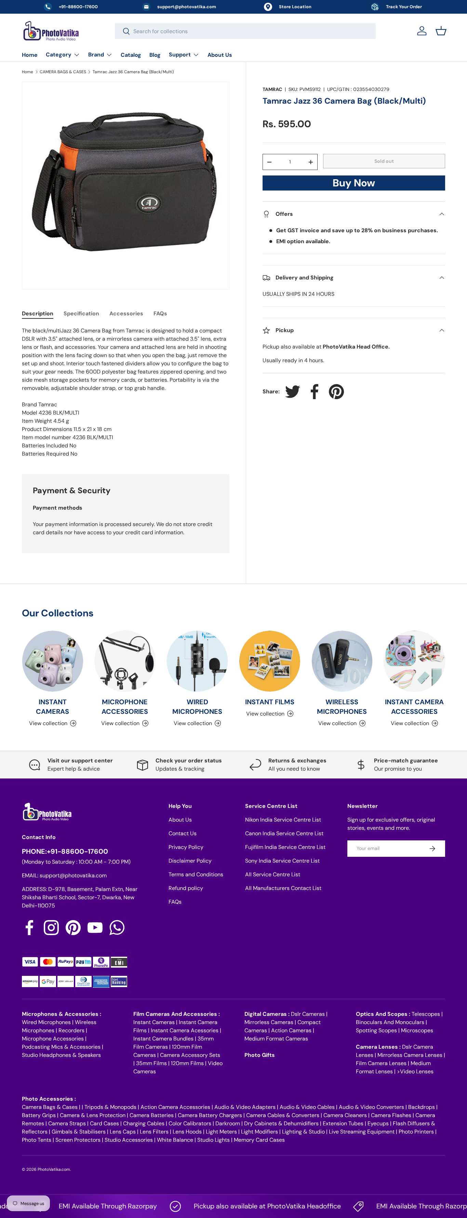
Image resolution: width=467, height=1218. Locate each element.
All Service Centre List (272, 874)
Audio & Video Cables (307, 1107)
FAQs (175, 901)
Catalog (131, 54)
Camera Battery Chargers (210, 1115)
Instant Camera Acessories (184, 1030)
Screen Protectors (78, 1139)
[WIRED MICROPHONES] (197, 661)
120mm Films (187, 1063)
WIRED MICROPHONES (197, 706)
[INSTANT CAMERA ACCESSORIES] (414, 661)
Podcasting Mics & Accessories (61, 1046)
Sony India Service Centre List (282, 860)
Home (30, 54)
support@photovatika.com (73, 875)
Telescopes (426, 1014)
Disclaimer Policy (190, 860)
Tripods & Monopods (110, 1107)
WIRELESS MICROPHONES (342, 706)
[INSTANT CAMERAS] (52, 661)
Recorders (71, 1030)
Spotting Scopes (376, 1030)
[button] (441, 30)
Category (58, 54)
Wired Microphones (46, 1022)
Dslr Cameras (308, 1014)
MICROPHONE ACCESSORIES (125, 706)
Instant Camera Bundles (163, 1038)
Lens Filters (154, 1131)
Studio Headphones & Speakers (61, 1055)
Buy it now (354, 185)
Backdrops (421, 1107)
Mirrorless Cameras (268, 1022)
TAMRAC (272, 89)
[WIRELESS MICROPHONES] (342, 661)
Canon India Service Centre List (284, 833)
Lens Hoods (187, 1131)
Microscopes (417, 1030)
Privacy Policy (186, 847)
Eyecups (378, 1123)
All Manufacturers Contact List (283, 888)
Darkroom (227, 1123)
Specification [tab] (81, 313)
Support (180, 54)
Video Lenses (416, 1071)
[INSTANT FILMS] (269, 661)
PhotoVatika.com (54, 1169)
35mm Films (151, 1063)
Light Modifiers (259, 1131)
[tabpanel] (125, 392)
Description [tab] (37, 313)
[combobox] (245, 31)
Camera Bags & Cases (50, 1107)
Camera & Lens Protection (92, 1115)
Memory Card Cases (259, 1139)
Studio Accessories (129, 1139)
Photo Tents (36, 1139)
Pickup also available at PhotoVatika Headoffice (251, 1206)
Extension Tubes (343, 1123)
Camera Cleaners (345, 1115)
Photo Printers (416, 1131)
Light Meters (221, 1131)
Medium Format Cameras (276, 1038)
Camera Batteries (152, 1115)
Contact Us (183, 833)
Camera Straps (67, 1123)
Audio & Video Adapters (245, 1107)
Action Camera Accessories (175, 1107)
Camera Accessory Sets (190, 1055)
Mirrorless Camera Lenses (409, 1055)
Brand (96, 54)
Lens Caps (123, 1131)
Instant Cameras (154, 1022)
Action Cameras (291, 1030)
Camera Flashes (391, 1115)
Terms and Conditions (196, 874)
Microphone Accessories (53, 1038)
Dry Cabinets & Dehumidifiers (281, 1123)
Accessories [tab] (126, 313)
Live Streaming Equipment (362, 1131)
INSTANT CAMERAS (52, 706)
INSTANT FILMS (269, 701)
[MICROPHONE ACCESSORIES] (125, 661)
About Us (220, 54)
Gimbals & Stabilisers (79, 1131)
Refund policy (186, 888)
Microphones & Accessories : (61, 1014)
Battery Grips (39, 1115)
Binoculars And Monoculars (390, 1022)
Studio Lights (213, 1139)
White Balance (175, 1139)
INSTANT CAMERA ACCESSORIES (414, 706)
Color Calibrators (190, 1123)
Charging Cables (143, 1123)
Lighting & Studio (303, 1131)
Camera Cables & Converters (282, 1115)
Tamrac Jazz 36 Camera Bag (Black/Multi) (133, 72)
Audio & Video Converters (371, 1107)
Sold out (384, 161)
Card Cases (104, 1123)
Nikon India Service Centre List (283, 819)
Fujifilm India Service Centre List (285, 847)
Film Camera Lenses (381, 1063)
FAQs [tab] (160, 313)
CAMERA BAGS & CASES (63, 72)
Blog (155, 54)
